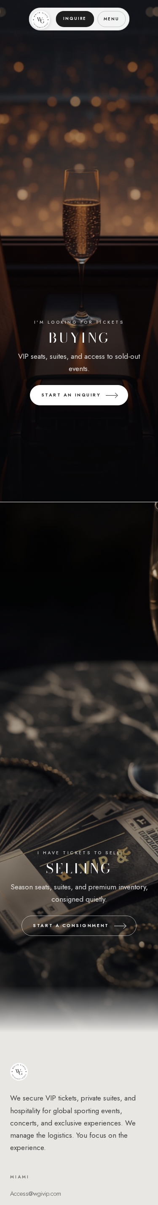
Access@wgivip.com (35, 1193)
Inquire (74, 19)
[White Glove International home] (40, 19)
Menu (111, 19)
